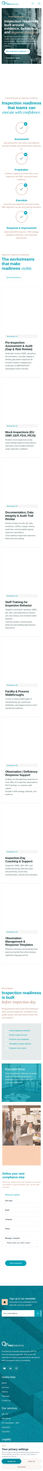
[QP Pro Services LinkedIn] (10, 1368)
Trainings (5, 1396)
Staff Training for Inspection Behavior (18, 603)
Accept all (11, 1461)
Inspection (6, 1427)
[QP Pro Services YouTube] (4, 1368)
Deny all (31, 1461)
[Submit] (37, 1313)
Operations (6, 1418)
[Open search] (33, 3)
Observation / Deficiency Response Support (21, 773)
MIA (17, 1423)
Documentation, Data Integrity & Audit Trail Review (19, 516)
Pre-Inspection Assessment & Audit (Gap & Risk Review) (18, 346)
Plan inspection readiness (16, 51)
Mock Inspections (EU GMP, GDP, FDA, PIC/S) (20, 433)
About (4, 1383)
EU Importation (8, 1423)
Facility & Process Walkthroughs (17, 693)
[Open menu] (39, 3)
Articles (5, 1392)
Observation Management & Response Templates (19, 941)
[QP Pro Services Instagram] (16, 1368)
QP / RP (5, 1414)
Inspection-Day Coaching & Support (18, 859)
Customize (21, 1467)
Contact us (6, 1401)
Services (5, 1387)
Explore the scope (13, 58)
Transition (6, 1432)
